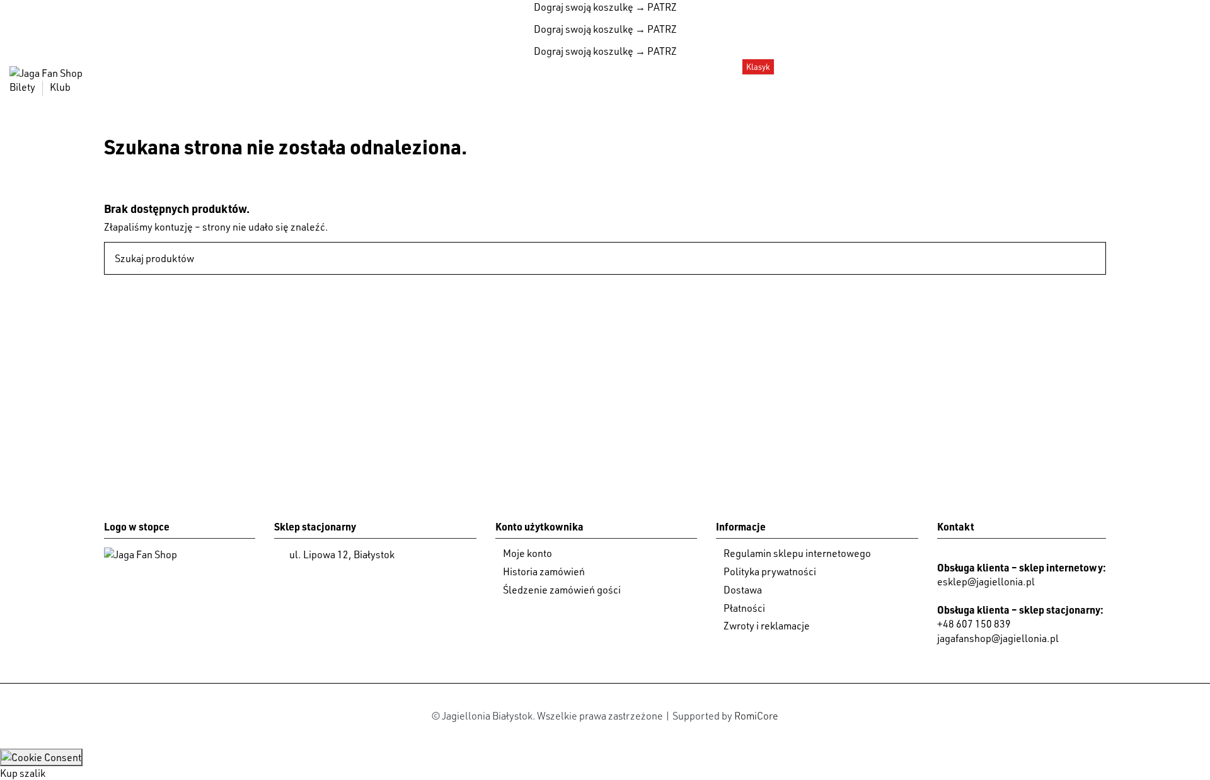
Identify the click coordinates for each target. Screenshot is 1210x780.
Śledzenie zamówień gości (562, 589)
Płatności (744, 608)
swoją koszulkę (583, 7)
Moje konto (527, 553)
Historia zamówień (544, 571)
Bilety (23, 87)
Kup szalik (22, 773)
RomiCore (756, 715)
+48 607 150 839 (974, 623)
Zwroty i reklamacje (766, 625)
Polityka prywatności (769, 571)
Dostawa (742, 589)
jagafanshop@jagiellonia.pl (998, 638)
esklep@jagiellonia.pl (986, 581)
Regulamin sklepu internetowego (797, 553)
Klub (60, 87)
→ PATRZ (655, 7)
